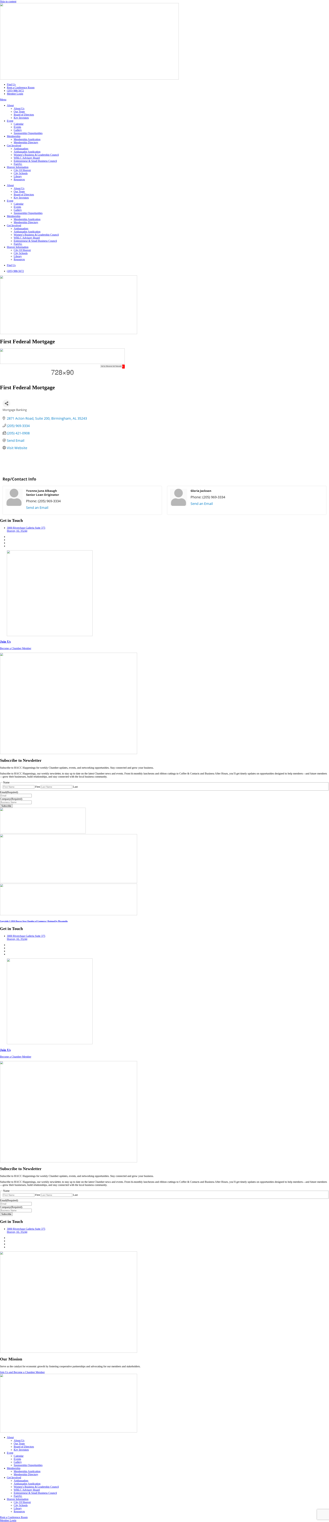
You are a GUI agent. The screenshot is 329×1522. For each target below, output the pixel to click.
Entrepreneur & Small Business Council (35, 160)
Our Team (19, 111)
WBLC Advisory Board (27, 157)
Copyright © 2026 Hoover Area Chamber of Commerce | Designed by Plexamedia (34, 921)
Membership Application (27, 139)
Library (18, 176)
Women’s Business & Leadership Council (36, 154)
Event (10, 120)
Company (11, 798)
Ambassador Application (27, 151)
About (10, 105)
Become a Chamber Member (15, 648)
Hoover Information (17, 167)
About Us (19, 108)
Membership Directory (26, 142)
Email (9, 792)
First (37, 786)
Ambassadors (21, 148)
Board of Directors (24, 114)
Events (17, 127)
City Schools (21, 173)
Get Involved (14, 145)
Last (75, 786)
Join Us (5, 641)
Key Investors (21, 117)
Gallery (18, 130)
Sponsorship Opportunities (28, 133)
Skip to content (8, 1)
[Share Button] (6, 403)
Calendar (18, 123)
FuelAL (18, 164)
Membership (13, 136)
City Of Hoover (22, 170)
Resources (19, 179)
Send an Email (37, 507)
